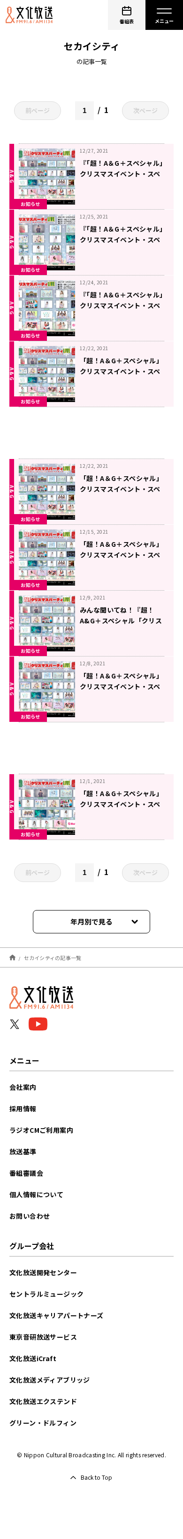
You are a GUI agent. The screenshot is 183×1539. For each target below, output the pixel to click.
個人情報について (36, 1194)
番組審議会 (26, 1173)
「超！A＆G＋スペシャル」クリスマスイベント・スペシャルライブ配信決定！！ (121, 554)
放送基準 (23, 1151)
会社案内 (23, 1087)
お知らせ (30, 203)
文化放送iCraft (32, 1358)
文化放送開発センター (43, 1272)
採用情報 (23, 1108)
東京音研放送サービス (43, 1336)
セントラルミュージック (46, 1294)
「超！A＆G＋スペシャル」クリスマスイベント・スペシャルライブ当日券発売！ (121, 488)
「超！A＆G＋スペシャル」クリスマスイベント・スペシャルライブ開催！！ (121, 804)
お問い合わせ (29, 1216)
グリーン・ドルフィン (42, 1422)
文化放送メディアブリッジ (49, 1379)
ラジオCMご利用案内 (41, 1130)
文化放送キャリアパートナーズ (56, 1315)
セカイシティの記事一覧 (53, 957)
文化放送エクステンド (43, 1401)
